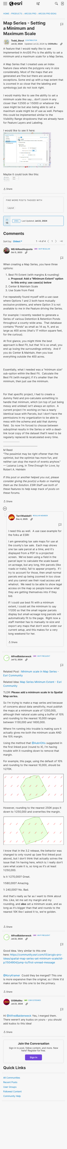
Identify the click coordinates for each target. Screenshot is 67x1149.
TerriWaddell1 (24, 515)
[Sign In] (62, 3)
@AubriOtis (39, 743)
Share (7, 189)
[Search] (56, 3)
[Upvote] (7, 220)
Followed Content (12, 1091)
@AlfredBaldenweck (19, 1015)
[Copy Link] (61, 43)
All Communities (11, 1077)
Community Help (12, 1096)
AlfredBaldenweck (21, 656)
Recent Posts (10, 1082)
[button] (27, 149)
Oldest (17, 241)
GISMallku (52, 44)
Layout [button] (11, 208)
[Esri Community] (16, 3)
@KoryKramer (11, 975)
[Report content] (62, 24)
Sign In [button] (33, 1057)
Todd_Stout (17, 40)
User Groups (9, 1086)
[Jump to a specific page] (61, 241)
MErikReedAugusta (22, 249)
